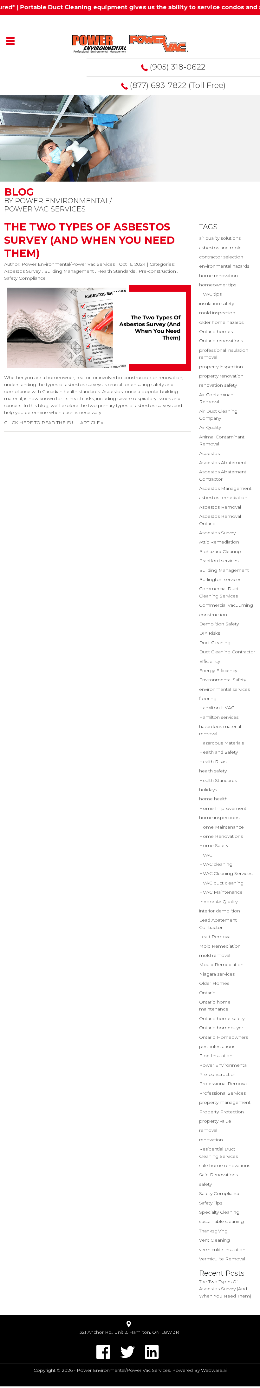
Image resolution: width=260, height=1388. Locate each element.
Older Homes (214, 983)
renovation (211, 1140)
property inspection (221, 367)
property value (215, 1121)
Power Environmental (223, 1065)
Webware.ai (214, 1370)
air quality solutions (220, 238)
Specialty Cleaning (219, 1212)
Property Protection (221, 1112)
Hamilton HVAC (216, 708)
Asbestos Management (225, 488)
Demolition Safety (219, 624)
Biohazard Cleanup (220, 551)
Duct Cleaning (215, 642)
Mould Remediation (221, 964)
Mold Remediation (220, 946)
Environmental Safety (222, 680)
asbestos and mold (220, 247)
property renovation (221, 376)
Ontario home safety (221, 1018)
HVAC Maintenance (221, 892)
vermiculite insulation (222, 1249)
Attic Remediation (219, 542)
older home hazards (221, 322)
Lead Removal (215, 936)
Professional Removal (223, 1083)
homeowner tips (217, 285)
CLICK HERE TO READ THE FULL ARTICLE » (53, 422)
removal (208, 1130)
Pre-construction (157, 271)
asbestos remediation (223, 497)
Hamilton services (218, 717)
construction (213, 614)
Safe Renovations (218, 1175)
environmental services (224, 689)
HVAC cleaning (215, 864)
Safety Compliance (25, 278)
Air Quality (210, 427)
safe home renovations (224, 1165)
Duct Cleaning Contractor (227, 652)
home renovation (218, 275)
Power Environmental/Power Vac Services (123, 1370)
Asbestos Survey (22, 271)
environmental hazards (224, 266)
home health (213, 799)
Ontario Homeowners (223, 1037)
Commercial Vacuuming (226, 605)
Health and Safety (218, 752)
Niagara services (217, 974)
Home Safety (213, 845)
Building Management (69, 271)
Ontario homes (216, 331)
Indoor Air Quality (218, 901)
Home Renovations (221, 836)
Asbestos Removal (220, 507)
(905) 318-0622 (177, 66)
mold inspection (217, 313)
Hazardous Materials (221, 743)
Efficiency (209, 661)
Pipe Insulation (215, 1055)
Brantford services (218, 561)
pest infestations (217, 1046)
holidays (208, 789)
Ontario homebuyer (221, 1028)
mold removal (214, 955)
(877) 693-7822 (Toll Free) (178, 85)
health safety (213, 771)
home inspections (219, 817)
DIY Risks (209, 633)
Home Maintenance (221, 827)
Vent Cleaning (214, 1240)
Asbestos (209, 453)
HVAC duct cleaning (221, 883)
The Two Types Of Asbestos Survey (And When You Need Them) (89, 240)
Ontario (207, 993)
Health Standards (116, 271)
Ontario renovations (221, 341)
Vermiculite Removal (222, 1259)
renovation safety (218, 385)
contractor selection (221, 257)
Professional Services (222, 1093)
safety (205, 1184)
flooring (208, 698)
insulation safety (216, 303)
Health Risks (212, 761)
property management (224, 1102)
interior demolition (219, 911)
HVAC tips (210, 294)
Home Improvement (222, 808)
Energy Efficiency (218, 670)
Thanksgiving (213, 1231)
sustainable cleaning (221, 1221)
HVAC (205, 855)
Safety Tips (210, 1203)
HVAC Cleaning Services (225, 873)
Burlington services (220, 579)
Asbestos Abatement (222, 462)
